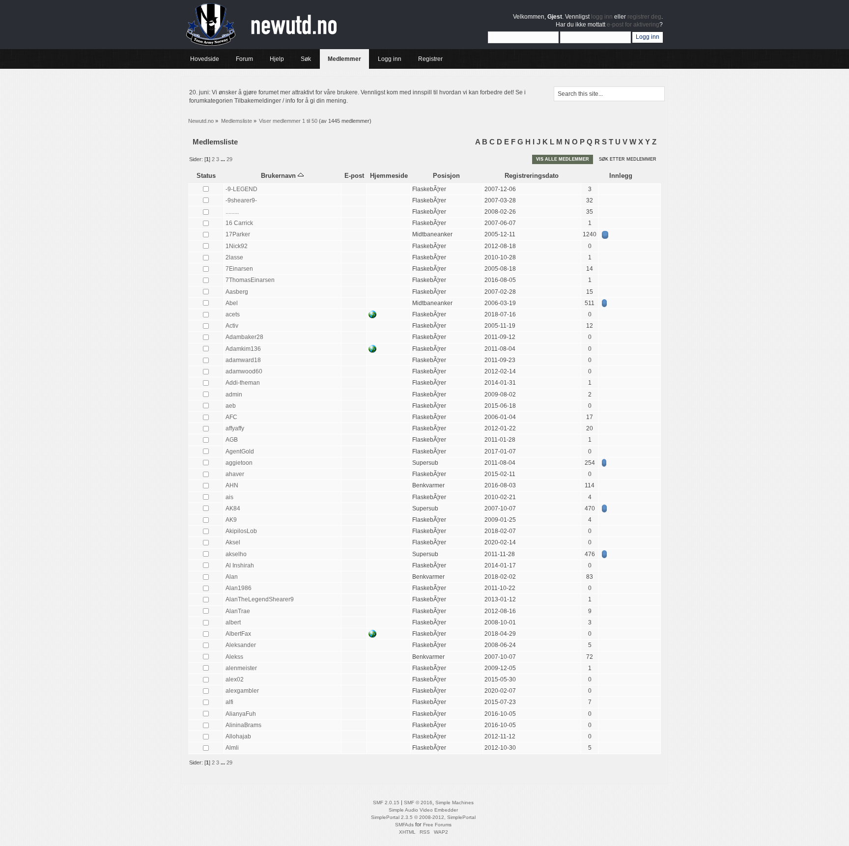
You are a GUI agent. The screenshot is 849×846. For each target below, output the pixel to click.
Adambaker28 (244, 337)
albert (233, 622)
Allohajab (238, 736)
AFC (231, 417)
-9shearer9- (241, 200)
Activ (232, 325)
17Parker (238, 234)
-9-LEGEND (241, 189)
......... (232, 211)
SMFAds (404, 824)
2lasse (234, 257)
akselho (236, 554)
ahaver (235, 474)
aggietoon (239, 462)
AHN (232, 485)
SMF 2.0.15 (386, 802)
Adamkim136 (243, 348)
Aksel (233, 542)
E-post (354, 175)
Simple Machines (454, 802)
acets (233, 314)
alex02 (235, 679)
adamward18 (243, 360)
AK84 (233, 508)
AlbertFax (238, 633)
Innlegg (620, 175)
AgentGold (240, 451)
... (223, 159)
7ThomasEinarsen (250, 280)
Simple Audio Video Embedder (423, 810)
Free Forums (437, 824)
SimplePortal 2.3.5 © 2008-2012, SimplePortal (423, 817)
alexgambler (242, 690)
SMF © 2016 (418, 802)
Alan (232, 576)
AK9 (231, 519)
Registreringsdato (532, 175)
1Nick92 (237, 246)
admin (234, 394)
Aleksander (241, 645)
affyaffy (235, 428)
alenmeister (241, 668)
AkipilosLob (241, 531)
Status (206, 175)
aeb (231, 405)
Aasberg (237, 291)
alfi (229, 702)
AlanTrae (238, 611)
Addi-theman (243, 382)
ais (229, 497)
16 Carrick (239, 223)
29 (229, 159)
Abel (232, 303)
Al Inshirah (240, 565)
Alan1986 (239, 588)
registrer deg (644, 16)
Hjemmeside (389, 175)
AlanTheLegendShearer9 (260, 599)
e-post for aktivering (633, 24)
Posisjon (446, 175)
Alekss (234, 656)
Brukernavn (279, 175)
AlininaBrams (243, 725)
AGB (232, 439)
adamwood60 (244, 371)
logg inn (602, 16)
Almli (232, 747)
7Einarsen (239, 268)
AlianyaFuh (241, 713)
